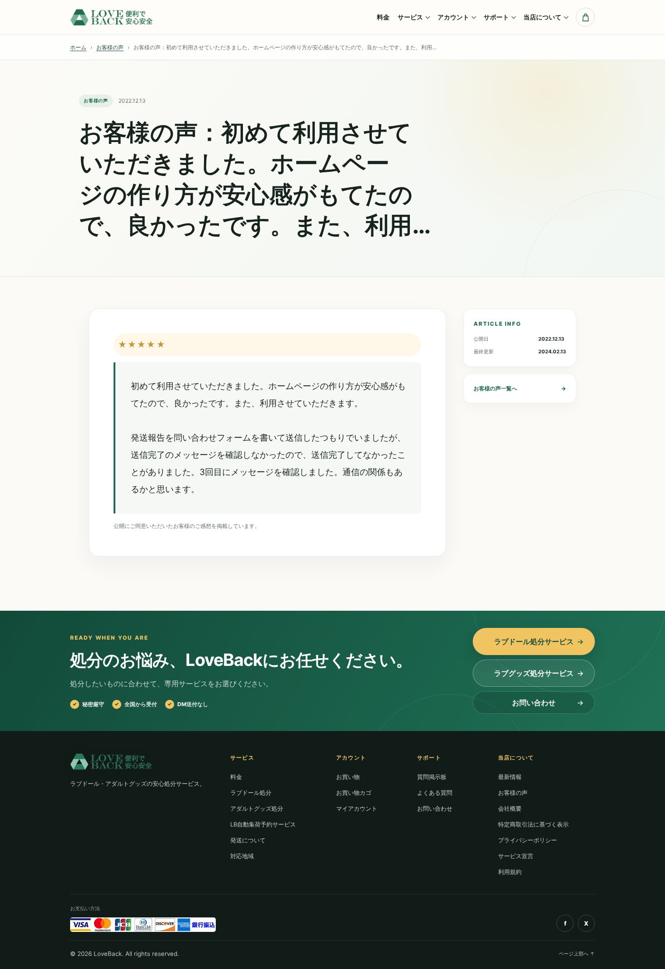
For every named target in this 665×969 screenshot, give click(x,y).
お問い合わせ (534, 702)
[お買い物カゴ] (585, 17)
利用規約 (510, 871)
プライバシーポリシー (527, 840)
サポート (496, 17)
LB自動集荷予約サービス (263, 824)
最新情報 (510, 776)
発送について (248, 840)
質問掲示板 (431, 776)
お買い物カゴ (353, 792)
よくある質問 (434, 792)
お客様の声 (110, 47)
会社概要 (510, 808)
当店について (542, 17)
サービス (410, 17)
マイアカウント (356, 808)
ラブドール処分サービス (534, 641)
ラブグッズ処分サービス (534, 673)
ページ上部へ (577, 953)
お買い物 (348, 776)
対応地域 (242, 856)
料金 (383, 17)
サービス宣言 (515, 856)
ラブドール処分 (250, 792)
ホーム (78, 47)
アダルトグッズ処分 (256, 808)
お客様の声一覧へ (520, 388)
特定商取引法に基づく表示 (533, 824)
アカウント (453, 17)
